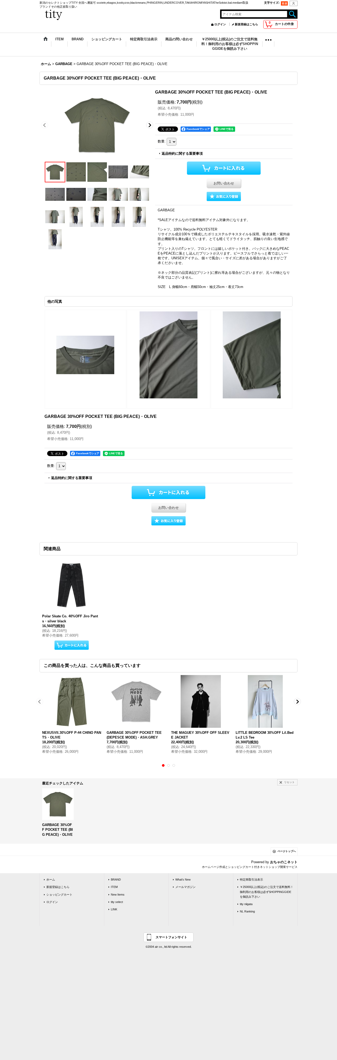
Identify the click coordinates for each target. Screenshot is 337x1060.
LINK (114, 909)
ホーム (50, 879)
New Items (118, 894)
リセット (289, 782)
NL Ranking (247, 911)
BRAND (116, 879)
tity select (117, 901)
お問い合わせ (224, 183)
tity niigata (246, 904)
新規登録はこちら (246, 24)
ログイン (220, 24)
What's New (183, 879)
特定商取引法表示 (251, 879)
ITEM (114, 886)
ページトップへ (286, 851)
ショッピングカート (59, 894)
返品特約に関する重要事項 (182, 153)
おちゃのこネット (284, 862)
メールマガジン (185, 886)
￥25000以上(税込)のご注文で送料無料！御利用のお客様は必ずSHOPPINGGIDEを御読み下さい (266, 891)
